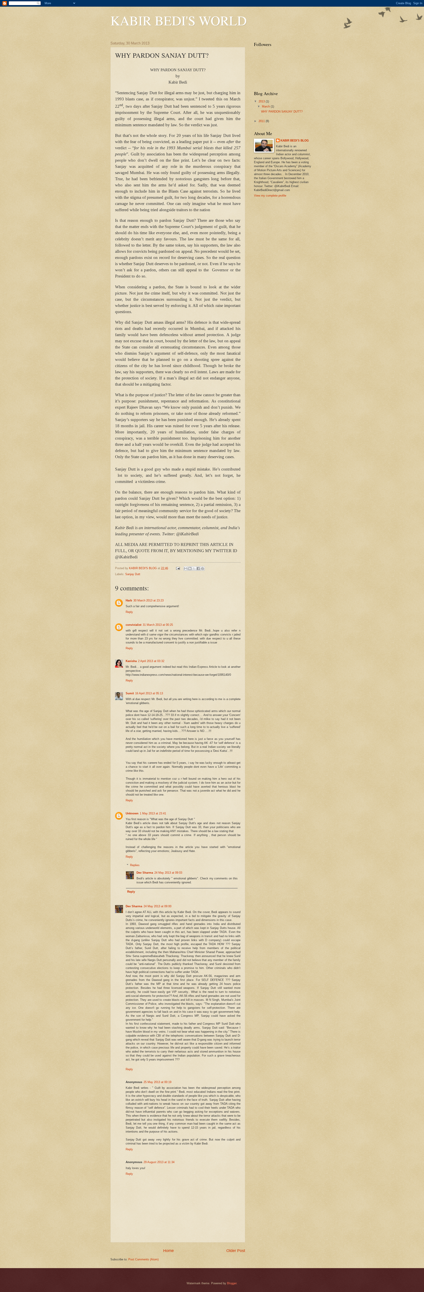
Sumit (130, 693)
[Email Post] (178, 568)
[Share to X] (194, 568)
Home (168, 1250)
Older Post (235, 1250)
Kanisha (131, 661)
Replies (135, 865)
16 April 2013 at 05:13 (149, 693)
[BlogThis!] (190, 568)
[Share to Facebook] (198, 568)
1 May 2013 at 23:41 (153, 813)
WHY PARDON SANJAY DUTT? (282, 111)
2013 (262, 101)
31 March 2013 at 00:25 (158, 624)
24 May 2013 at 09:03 (168, 872)
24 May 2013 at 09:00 (157, 906)
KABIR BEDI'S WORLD (178, 20)
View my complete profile (270, 195)
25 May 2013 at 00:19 (157, 1082)
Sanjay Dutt (132, 574)
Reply (129, 612)
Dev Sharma (144, 872)
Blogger (232, 1283)
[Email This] (186, 568)
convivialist (133, 624)
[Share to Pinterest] (202, 568)
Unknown (132, 813)
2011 (262, 121)
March (266, 106)
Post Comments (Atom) (143, 1259)
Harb (129, 600)
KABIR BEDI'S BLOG (294, 140)
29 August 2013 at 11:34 (159, 1162)
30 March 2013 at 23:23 (148, 600)
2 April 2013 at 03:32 (151, 661)
